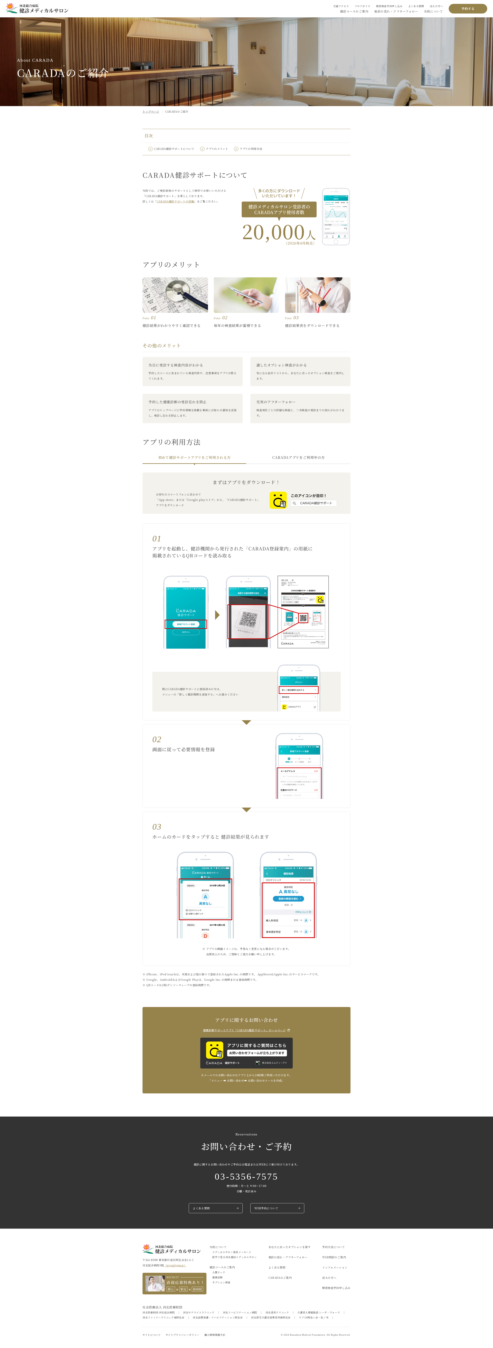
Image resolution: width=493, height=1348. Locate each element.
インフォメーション (334, 1267)
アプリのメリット (217, 149)
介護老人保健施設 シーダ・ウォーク (318, 1312)
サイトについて (152, 1335)
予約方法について (333, 1247)
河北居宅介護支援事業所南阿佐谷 (271, 1317)
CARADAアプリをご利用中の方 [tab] (298, 457)
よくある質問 (416, 6)
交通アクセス (341, 6)
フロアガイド (362, 6)
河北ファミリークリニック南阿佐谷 (163, 1317)
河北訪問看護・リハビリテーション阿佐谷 (218, 1317)
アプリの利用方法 (251, 149)
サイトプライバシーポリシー (183, 1335)
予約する (467, 8)
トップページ (151, 111)
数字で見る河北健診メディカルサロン (234, 1257)
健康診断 (217, 1277)
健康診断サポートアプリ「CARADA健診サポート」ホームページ (244, 1030)
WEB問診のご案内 (334, 1257)
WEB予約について (266, 1208)
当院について (433, 11)
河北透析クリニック (277, 1312)
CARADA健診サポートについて (174, 149)
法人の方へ (436, 6)
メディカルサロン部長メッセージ (231, 1252)
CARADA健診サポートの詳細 (175, 201)
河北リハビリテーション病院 (240, 1312)
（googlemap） (175, 1265)
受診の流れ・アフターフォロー (396, 11)
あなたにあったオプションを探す (289, 1247)
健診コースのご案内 (354, 11)
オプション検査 (221, 1282)
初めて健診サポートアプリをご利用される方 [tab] (194, 457)
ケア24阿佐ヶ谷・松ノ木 (314, 1317)
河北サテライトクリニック (199, 1312)
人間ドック (218, 1272)
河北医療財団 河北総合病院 (159, 1312)
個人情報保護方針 (214, 1335)
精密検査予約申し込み (389, 6)
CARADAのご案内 (280, 1278)
